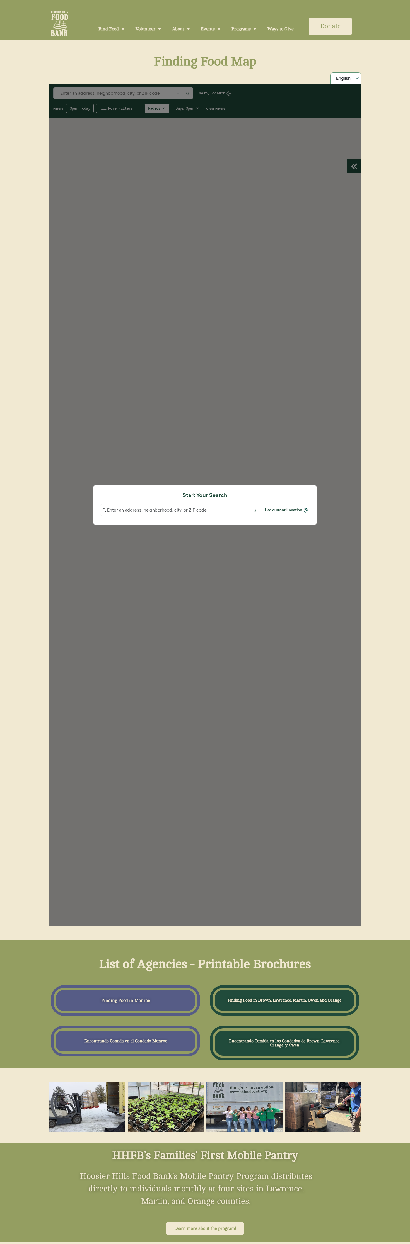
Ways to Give (280, 28)
